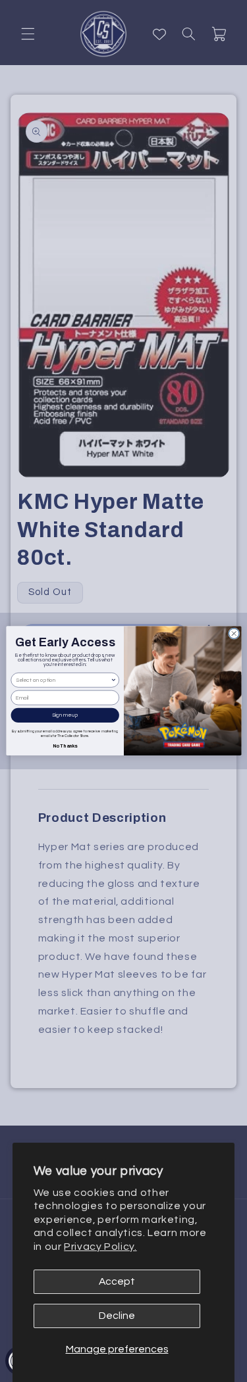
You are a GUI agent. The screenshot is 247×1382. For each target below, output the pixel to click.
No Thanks (64, 745)
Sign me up (64, 715)
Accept (117, 1281)
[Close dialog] (234, 634)
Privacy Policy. (100, 1246)
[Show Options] (113, 680)
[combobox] (63, 680)
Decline (117, 1315)
